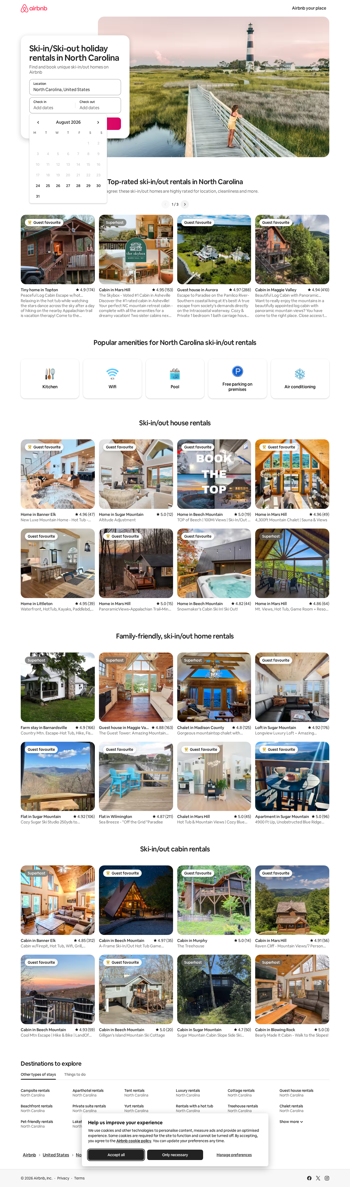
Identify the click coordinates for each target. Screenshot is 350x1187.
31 (38, 196)
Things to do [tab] (75, 1074)
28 (78, 185)
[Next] (185, 204)
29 (88, 185)
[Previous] (165, 204)
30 (98, 185)
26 (58, 185)
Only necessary (175, 1155)
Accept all (116, 1155)
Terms (79, 1178)
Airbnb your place (309, 8)
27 (68, 185)
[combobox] (75, 89)
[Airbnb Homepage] (34, 8)
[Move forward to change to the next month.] (97, 122)
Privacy (63, 1178)
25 (48, 185)
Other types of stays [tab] (38, 1074)
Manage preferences (234, 1155)
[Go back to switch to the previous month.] (38, 122)
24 (38, 185)
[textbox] (52, 108)
